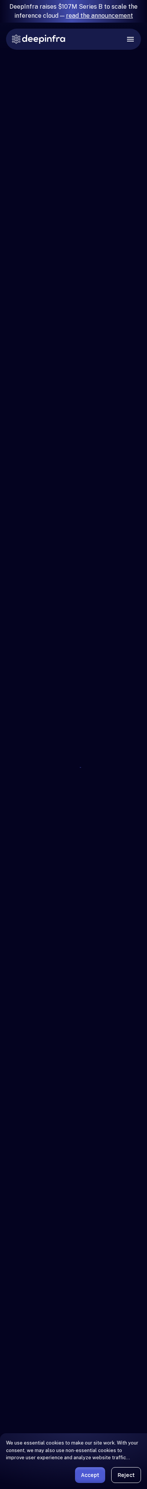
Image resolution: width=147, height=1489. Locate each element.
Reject (126, 1474)
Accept (90, 1474)
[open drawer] (130, 39)
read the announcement (99, 15)
